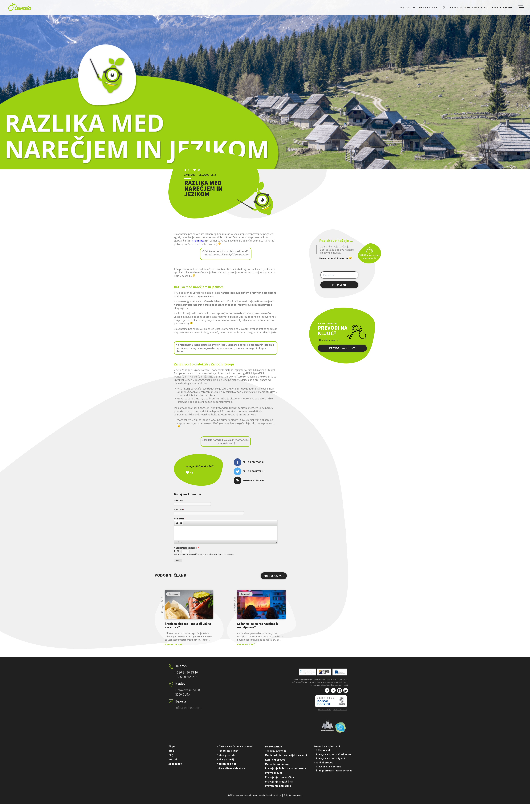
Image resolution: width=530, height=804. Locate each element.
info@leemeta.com (188, 707)
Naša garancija (226, 759)
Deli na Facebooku (253, 462)
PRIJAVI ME (339, 284)
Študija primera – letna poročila (334, 770)
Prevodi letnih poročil (328, 766)
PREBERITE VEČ (174, 644)
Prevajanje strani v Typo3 (330, 758)
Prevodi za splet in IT (326, 746)
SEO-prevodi (323, 750)
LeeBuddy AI (406, 7)
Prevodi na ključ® (432, 7)
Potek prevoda (226, 755)
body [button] (177, 542)
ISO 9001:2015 (324, 709)
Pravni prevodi (274, 772)
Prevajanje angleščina (279, 781)
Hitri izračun (502, 7)
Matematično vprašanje (186, 547)
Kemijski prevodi (275, 759)
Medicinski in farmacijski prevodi (286, 755)
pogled (189, 604)
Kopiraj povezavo (253, 480)
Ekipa (171, 746)
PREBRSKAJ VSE (273, 576)
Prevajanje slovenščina (279, 777)
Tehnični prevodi (275, 751)
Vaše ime (178, 500)
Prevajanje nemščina (278, 785)
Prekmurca (198, 240)
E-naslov (179, 509)
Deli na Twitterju (253, 471)
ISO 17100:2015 (340, 709)
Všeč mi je (206, 472)
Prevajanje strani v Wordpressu (334, 754)
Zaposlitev (175, 763)
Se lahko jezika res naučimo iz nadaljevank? (258, 625)
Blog (171, 750)
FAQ (170, 755)
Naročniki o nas (226, 763)
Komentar (180, 518)
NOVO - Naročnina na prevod (235, 746)
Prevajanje (273, 746)
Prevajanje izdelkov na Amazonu (285, 768)
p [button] (181, 542)
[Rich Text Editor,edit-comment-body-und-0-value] (225, 533)
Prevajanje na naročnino (469, 7)
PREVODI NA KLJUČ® (342, 348)
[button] (177, 523)
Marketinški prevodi (277, 764)
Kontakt (173, 759)
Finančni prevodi (323, 762)
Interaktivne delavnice (231, 768)
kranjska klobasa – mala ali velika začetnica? (188, 625)
